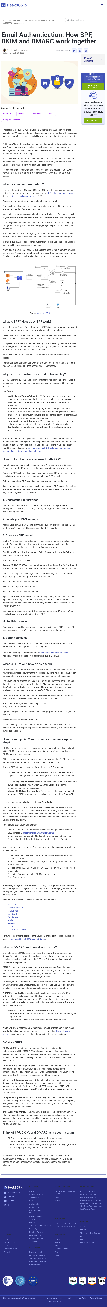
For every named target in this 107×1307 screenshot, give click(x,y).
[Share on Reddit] (86, 50)
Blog (4, 20)
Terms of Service (96, 1298)
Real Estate (93, 1206)
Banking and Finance (87, 1191)
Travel (93, 1209)
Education (92, 1194)
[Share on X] (80, 50)
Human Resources (61, 1226)
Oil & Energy (84, 1206)
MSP (92, 1203)
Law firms (91, 1200)
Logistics (98, 1200)
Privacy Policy (81, 1298)
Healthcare (93, 1197)
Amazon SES (43, 313)
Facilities (71, 1226)
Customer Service (15, 20)
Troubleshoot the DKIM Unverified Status (26, 939)
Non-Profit (98, 1203)
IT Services (58, 1223)
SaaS (82, 1209)
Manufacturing (85, 1203)
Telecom (87, 1209)
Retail (99, 1206)
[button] (101, 59)
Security (69, 1298)
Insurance (83, 1200)
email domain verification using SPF (55, 653)
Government (84, 1197)
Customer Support (69, 1223)
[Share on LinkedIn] (74, 50)
